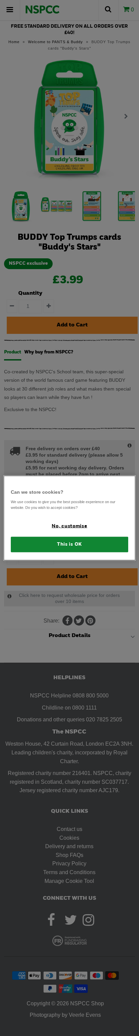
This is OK (69, 544)
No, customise (69, 525)
